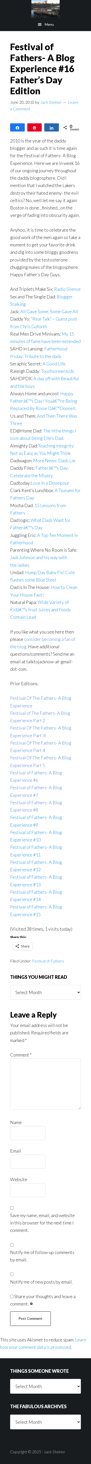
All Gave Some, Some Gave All (48, 311)
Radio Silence (67, 289)
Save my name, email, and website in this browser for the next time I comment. (42, 1222)
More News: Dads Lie (54, 460)
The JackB (45, 9)
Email (15, 1151)
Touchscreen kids (57, 371)
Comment (21, 1055)
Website (18, 1179)
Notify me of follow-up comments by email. (42, 1255)
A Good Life (53, 363)
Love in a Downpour (50, 483)
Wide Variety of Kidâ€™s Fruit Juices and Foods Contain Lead (40, 609)
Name (16, 1122)
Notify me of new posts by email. (41, 1282)
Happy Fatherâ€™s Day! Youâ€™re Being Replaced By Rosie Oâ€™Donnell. (43, 401)
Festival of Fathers (48, 960)
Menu (49, 24)
